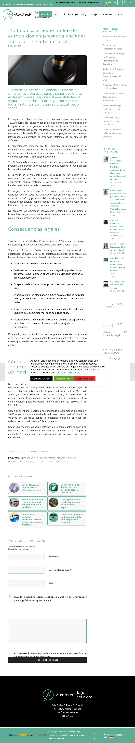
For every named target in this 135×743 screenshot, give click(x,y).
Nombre (54, 556)
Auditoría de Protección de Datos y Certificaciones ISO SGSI (114, 74)
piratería (62, 458)
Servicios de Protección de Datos (114, 38)
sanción (79, 119)
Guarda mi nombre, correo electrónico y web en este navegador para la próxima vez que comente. (50, 599)
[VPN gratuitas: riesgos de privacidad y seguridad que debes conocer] (2, 372)
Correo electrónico (60, 570)
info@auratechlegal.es (67, 712)
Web (51, 583)
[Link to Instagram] (124, 2)
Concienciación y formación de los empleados (111, 121)
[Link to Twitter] (115, 2)
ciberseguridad (29, 458)
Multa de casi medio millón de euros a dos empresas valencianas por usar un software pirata (47, 36)
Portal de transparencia (89, 2)
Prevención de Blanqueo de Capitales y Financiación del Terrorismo (114, 58)
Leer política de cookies (67, 372)
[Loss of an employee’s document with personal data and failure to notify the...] (132, 372)
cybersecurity (47, 458)
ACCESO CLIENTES (43, 4)
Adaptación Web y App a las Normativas (114, 87)
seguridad (47, 462)
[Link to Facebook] (120, 2)
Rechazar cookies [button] (85, 379)
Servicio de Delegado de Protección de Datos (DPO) (114, 109)
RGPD (37, 462)
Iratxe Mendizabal (39, 452)
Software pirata (63, 462)
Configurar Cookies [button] (41, 379)
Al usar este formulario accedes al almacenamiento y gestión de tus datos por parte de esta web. (50, 655)
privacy (72, 458)
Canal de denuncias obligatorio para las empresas (112, 133)
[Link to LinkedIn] (129, 2)
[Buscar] (129, 14)
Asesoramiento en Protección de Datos (112, 47)
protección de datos (20, 462)
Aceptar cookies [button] (64, 379)
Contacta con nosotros (65, 2)
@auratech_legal (112, 358)
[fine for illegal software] (47, 70)
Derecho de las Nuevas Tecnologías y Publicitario (114, 97)
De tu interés (14, 46)
